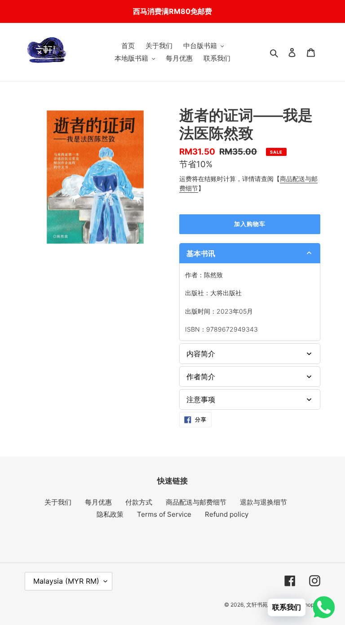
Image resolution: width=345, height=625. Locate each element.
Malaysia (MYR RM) (66, 580)
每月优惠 (98, 502)
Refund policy (226, 514)
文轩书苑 (257, 604)
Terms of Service (164, 514)
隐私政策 (110, 514)
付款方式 (138, 502)
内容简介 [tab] (200, 353)
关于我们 (57, 502)
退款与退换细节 (263, 502)
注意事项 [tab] (200, 399)
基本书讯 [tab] (200, 253)
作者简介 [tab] (200, 376)
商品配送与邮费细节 (196, 502)
